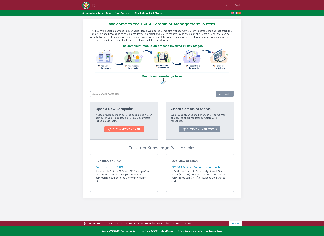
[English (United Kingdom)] (232, 13)
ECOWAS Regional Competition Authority (195, 167)
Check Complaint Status (148, 13)
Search (226, 93)
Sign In (238, 5)
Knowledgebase (95, 13)
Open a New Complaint (119, 13)
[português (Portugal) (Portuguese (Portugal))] (239, 13)
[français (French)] (236, 13)
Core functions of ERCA (109, 167)
